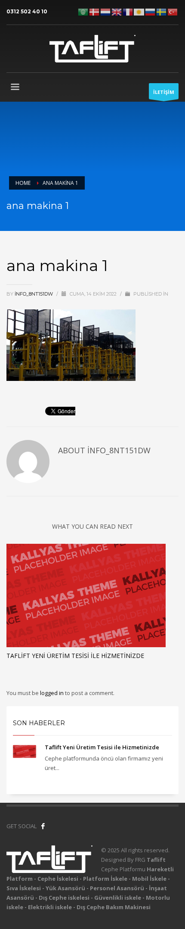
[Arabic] (83, 11)
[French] (128, 11)
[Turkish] (173, 11)
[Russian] (150, 11)
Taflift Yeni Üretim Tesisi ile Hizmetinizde (75, 656)
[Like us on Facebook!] (43, 826)
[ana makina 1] (71, 344)
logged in (52, 693)
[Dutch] (105, 11)
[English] (117, 11)
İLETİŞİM (163, 92)
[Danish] (94, 11)
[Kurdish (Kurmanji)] (139, 11)
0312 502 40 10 (26, 11)
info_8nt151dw (34, 294)
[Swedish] (161, 11)
